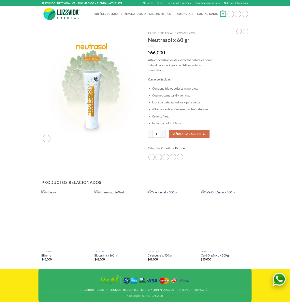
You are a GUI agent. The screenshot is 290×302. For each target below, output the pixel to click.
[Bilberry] (65, 219)
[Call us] (245, 14)
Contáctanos (207, 13)
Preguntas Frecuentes (179, 3)
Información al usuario (207, 3)
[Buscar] (89, 14)
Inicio (152, 33)
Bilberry (46, 255)
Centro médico (160, 13)
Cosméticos (186, 33)
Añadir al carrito (189, 133)
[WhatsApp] (279, 279)
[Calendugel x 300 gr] (172, 219)
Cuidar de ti (185, 13)
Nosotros (148, 3)
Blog (159, 3)
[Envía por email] (166, 157)
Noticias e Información (236, 3)
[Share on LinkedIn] (180, 157)
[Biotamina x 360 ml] (118, 219)
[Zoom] (47, 138)
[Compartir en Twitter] (158, 157)
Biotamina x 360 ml (106, 255)
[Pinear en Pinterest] (173, 157)
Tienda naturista (133, 13)
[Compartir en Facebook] (151, 157)
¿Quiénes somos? (106, 13)
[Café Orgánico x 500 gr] (225, 219)
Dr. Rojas (166, 33)
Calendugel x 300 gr (160, 255)
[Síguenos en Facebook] (230, 14)
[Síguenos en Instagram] (238, 14)
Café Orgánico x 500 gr (215, 255)
